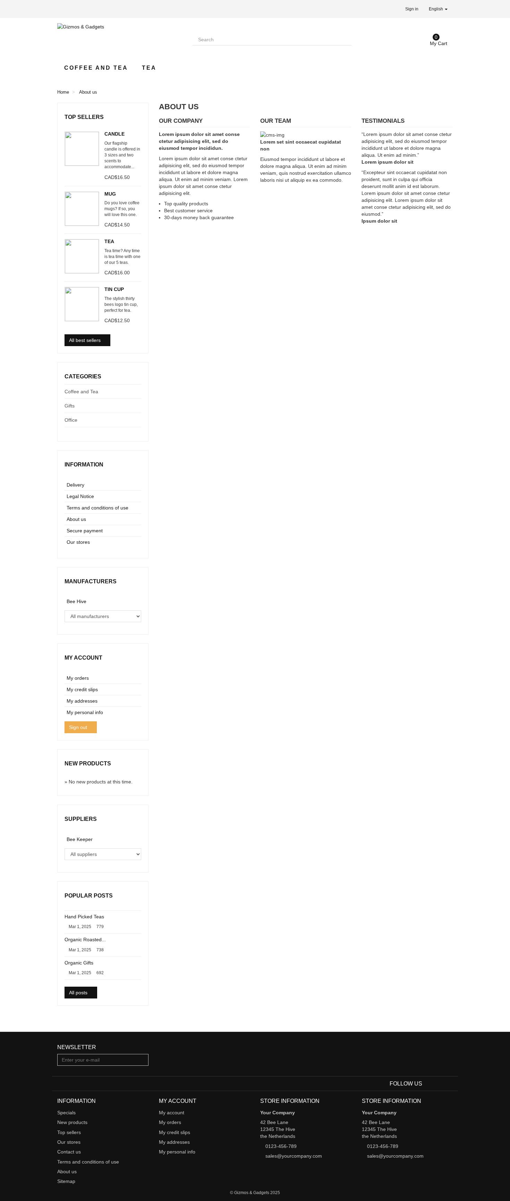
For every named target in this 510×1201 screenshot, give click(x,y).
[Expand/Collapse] (135, 391)
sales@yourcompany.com (293, 1156)
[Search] (345, 39)
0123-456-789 (281, 1146)
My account (83, 658)
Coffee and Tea (96, 68)
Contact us (69, 1152)
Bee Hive (76, 601)
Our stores (78, 542)
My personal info (85, 712)
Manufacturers (91, 581)
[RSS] (448, 1084)
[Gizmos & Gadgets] (119, 37)
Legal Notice (80, 496)
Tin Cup (114, 289)
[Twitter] (439, 1084)
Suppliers (81, 819)
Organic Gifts (79, 963)
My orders (78, 678)
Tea (149, 68)
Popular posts (89, 896)
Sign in (411, 9)
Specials (66, 1112)
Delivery (75, 485)
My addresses (82, 701)
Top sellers (84, 117)
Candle (114, 134)
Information (84, 464)
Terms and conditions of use (97, 508)
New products (88, 763)
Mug (110, 194)
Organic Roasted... (85, 939)
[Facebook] (429, 1084)
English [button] (436, 9)
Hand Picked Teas (84, 916)
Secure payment (85, 530)
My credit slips (82, 689)
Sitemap (66, 1181)
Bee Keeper (80, 839)
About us (76, 519)
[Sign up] (142, 1060)
